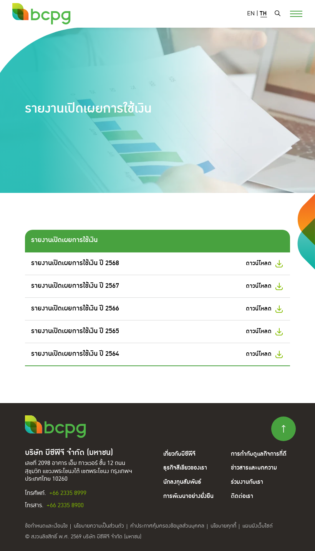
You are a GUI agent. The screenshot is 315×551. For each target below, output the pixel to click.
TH (263, 13)
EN (251, 13)
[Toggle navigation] (291, 13)
